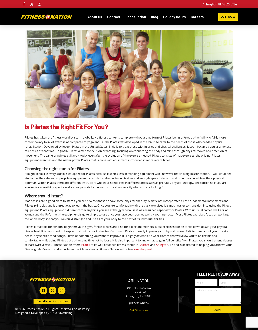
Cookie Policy (81, 309)
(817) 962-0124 (138, 303)
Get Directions (139, 310)
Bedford (144, 245)
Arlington (162, 245)
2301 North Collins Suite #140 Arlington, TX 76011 (139, 292)
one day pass (142, 249)
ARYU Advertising (61, 313)
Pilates (85, 245)
